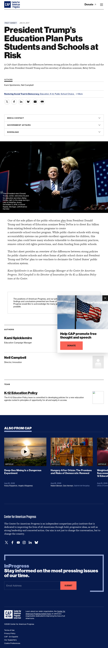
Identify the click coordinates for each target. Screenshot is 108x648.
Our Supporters (10, 640)
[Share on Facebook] (14, 102)
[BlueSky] (36, 542)
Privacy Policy (9, 633)
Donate (89, 4)
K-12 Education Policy (20, 393)
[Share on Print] (42, 102)
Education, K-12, (47, 94)
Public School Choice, (65, 94)
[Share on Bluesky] (28, 102)
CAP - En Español (11, 637)
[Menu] (101, 4)
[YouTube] (18, 542)
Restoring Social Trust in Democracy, (22, 94)
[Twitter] (6, 542)
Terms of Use (9, 630)
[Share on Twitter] (7, 102)
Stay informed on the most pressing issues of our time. (51, 571)
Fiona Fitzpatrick (10, 486)
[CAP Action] (13, 614)
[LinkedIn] (30, 542)
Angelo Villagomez (25, 486)
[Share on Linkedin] (21, 102)
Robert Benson (56, 486)
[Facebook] (12, 542)
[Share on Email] (35, 102)
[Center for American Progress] (7, 4)
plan (63, 220)
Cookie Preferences (12, 643)
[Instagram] (24, 542)
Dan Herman (68, 486)
